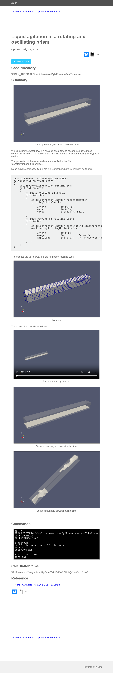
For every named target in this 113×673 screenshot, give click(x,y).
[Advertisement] (56, 23)
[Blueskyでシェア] (86, 56)
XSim (14, 3)
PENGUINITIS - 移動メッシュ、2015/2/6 (38, 584)
